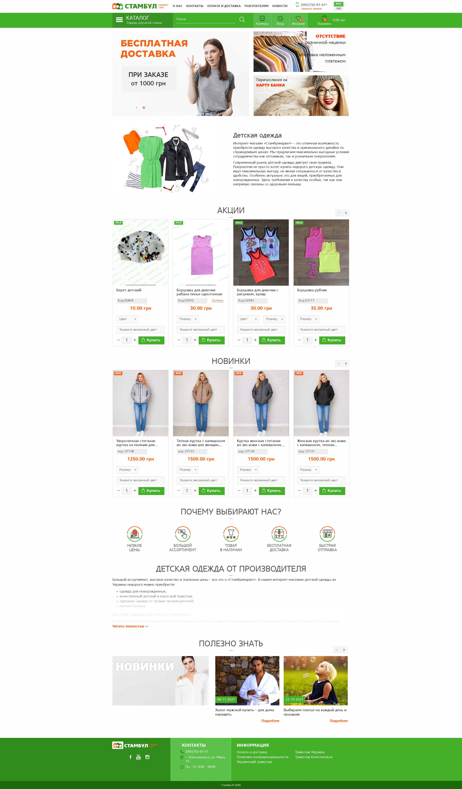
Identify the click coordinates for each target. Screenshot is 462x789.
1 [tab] (138, 109)
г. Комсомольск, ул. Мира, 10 (206, 759)
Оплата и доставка (224, 6)
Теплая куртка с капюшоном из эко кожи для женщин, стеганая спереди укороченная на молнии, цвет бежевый (201, 443)
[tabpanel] (180, 73)
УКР (338, 9)
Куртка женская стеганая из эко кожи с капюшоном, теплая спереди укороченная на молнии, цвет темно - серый (259, 443)
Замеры (217, 300)
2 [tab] (145, 109)
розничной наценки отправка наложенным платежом (322, 48)
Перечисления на (271, 82)
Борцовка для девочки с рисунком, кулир (257, 292)
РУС (338, 4)
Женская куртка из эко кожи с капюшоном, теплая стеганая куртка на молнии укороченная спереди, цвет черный (321, 443)
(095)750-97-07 (197, 751)
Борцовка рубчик (312, 290)
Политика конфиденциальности (262, 757)
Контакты (194, 6)
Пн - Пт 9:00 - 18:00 (200, 767)
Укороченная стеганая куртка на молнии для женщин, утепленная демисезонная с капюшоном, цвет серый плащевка (137, 443)
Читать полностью (128, 626)
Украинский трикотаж (254, 762)
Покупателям (257, 6)
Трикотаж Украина (309, 752)
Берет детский (128, 290)
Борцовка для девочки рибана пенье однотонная (199, 292)
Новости (279, 6)
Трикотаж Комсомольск (314, 757)
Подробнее (270, 721)
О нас (177, 6)
